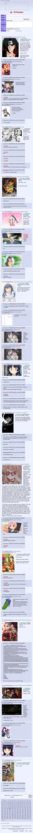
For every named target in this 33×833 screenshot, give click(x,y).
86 (24, 806)
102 (27, 807)
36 (14, 802)
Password (17, 795)
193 (15, 816)
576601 (23, 643)
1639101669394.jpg (8, 620)
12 (25, 800)
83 (18, 806)
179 (10, 815)
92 (6, 807)
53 (18, 803)
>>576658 (5, 394)
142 (7, 811)
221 (25, 818)
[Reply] (27, 41)
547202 (23, 246)
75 (2, 806)
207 (20, 817)
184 (22, 815)
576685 (23, 345)
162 (27, 813)
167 (10, 814)
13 (27, 800)
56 (24, 803)
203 (10, 817)
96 (14, 807)
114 (27, 808)
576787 (23, 120)
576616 (23, 543)
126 (27, 809)
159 (20, 813)
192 (12, 816)
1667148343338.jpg (8, 61)
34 (10, 802)
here (13, 681)
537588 (25, 216)
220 (22, 818)
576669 (23, 398)
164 (2, 814)
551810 (23, 555)
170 (17, 814)
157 (15, 813)
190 (7, 816)
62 (6, 805)
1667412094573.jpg (8, 311)
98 (18, 807)
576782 (23, 143)
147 (20, 811)
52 (16, 803)
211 (30, 817)
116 (2, 809)
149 (25, 811)
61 (4, 805)
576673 (28, 179)
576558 (25, 691)
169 (15, 814)
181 (15, 815)
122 (17, 809)
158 (17, 813)
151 (30, 811)
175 (30, 814)
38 (18, 802)
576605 (25, 469)
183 (20, 815)
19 (10, 801)
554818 (28, 623)
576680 (23, 304)
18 (8, 801)
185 (25, 815)
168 (12, 814)
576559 (23, 700)
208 (22, 817)
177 (5, 815)
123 (20, 809)
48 (8, 803)
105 (5, 808)
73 (28, 805)
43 (28, 802)
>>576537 (5, 590)
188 (2, 816)
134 (17, 810)
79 (10, 806)
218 (17, 818)
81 (14, 806)
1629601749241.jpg (8, 231)
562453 (23, 415)
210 (27, 817)
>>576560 (17, 745)
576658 (23, 379)
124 (22, 809)
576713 (23, 251)
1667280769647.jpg (8, 464)
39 (20, 802)
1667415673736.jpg (8, 329)
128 (2, 810)
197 (25, 816)
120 (12, 809)
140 (2, 811)
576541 (23, 580)
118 (7, 809)
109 (15, 808)
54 (20, 803)
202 (7, 817)
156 (12, 813)
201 (5, 817)
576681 (23, 102)
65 (12, 805)
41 (24, 802)
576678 (27, 284)
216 (12, 818)
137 (25, 810)
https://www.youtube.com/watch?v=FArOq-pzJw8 (25, 236)
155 (10, 813)
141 (5, 811)
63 (8, 805)
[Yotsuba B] (15, 830)
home (8, 0)
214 (7, 818)
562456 (23, 434)
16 (4, 801)
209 (25, 817)
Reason (12, 797)
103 (30, 807)
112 (22, 808)
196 (22, 816)
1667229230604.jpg (8, 685)
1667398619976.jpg (8, 176)
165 (5, 814)
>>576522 (5, 97)
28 (28, 801)
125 (25, 809)
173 (25, 814)
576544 (23, 764)
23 (18, 801)
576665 (23, 384)
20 (12, 801)
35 (12, 802)
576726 (23, 203)
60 (2, 805)
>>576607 (5, 539)
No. (21, 41)
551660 (25, 369)
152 (2, 813)
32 (6, 802)
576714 (23, 269)
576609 (23, 612)
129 (5, 810)
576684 (23, 327)
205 (15, 817)
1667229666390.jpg (8, 724)
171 (20, 814)
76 (4, 806)
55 (22, 803)
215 (10, 818)
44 (30, 802)
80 (12, 806)
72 (26, 805)
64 (10, 805)
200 (2, 817)
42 (26, 802)
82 (16, 806)
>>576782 (5, 152)
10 (21, 800)
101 (25, 807)
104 (2, 808)
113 (25, 808)
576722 (23, 198)
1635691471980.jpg (8, 551)
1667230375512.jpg (8, 742)
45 (2, 803)
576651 (23, 457)
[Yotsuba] (21, 830)
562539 (23, 452)
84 (20, 806)
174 (27, 814)
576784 (23, 156)
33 (8, 802)
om (1, 0)
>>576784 (5, 165)
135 (20, 810)
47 (6, 803)
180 (12, 815)
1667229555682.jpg (8, 702)
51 (14, 803)
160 (22, 813)
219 (20, 818)
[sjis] (30, 830)
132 (12, 810)
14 (29, 800)
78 (8, 806)
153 (5, 813)
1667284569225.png (8, 519)
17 (6, 801)
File (13, 795)
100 (22, 807)
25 (22, 801)
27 (26, 801)
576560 (23, 723)
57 (26, 803)
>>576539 (5, 576)
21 (14, 801)
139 (30, 810)
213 (5, 818)
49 (10, 803)
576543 (23, 588)
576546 (23, 783)
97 (16, 807)
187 (30, 815)
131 (10, 810)
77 (6, 806)
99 (20, 807)
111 (20, 808)
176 (2, 815)
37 (16, 802)
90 (2, 807)
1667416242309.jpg (8, 346)
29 (30, 801)
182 (17, 815)
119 (10, 809)
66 (14, 805)
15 (2, 801)
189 (5, 816)
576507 (23, 41)
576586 (23, 594)
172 (22, 814)
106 (7, 808)
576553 (23, 788)
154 (7, 813)
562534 (23, 447)
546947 (23, 229)
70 (22, 805)
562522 (23, 442)
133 (15, 810)
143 (10, 811)
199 (30, 816)
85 (22, 806)
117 (5, 809)
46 (4, 803)
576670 (23, 404)
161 (25, 813)
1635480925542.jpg (8, 363)
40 (22, 802)
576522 (23, 59)
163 (30, 813)
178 (7, 815)
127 (30, 809)
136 (22, 810)
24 (20, 801)
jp (3, 0)
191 (10, 816)
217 (15, 818)
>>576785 (5, 172)
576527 (23, 95)
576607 (23, 518)
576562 (23, 740)
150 (27, 811)
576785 (23, 163)
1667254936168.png (8, 596)
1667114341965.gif (8, 37)
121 (15, 809)
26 (24, 801)
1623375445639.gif (8, 211)
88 (28, 806)
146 (17, 811)
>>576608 (5, 545)
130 (7, 810)
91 (4, 807)
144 (12, 811)
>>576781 (5, 146)
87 (26, 806)
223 (30, 818)
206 (17, 817)
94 (10, 807)
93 (8, 807)
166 (7, 814)
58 (28, 803)
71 (24, 805)
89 (30, 806)
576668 (23, 392)
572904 (25, 132)
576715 (23, 274)
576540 (23, 574)
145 (15, 811)
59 (30, 803)
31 (4, 802)
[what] (26, 830)
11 (23, 800)
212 (2, 818)
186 (27, 815)
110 (17, 808)
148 (22, 811)
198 (27, 816)
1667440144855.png (8, 253)
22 (16, 801)
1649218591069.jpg (8, 412)
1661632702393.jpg (8, 126)
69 (20, 805)
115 (30, 808)
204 (12, 817)
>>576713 (5, 276)
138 (27, 810)
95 (12, 807)
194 (17, 816)
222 (27, 818)
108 (12, 808)
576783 (23, 150)
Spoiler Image (9, 20)
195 (20, 816)
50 (12, 803)
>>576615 (5, 160)
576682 (23, 310)
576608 (23, 537)
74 (30, 805)
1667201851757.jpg (8, 760)
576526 (23, 77)
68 (18, 805)
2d (5, 0)
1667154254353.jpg (8, 79)
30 (2, 802)
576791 (23, 170)
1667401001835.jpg (8, 281)
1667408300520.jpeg (8, 104)
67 (16, 805)
